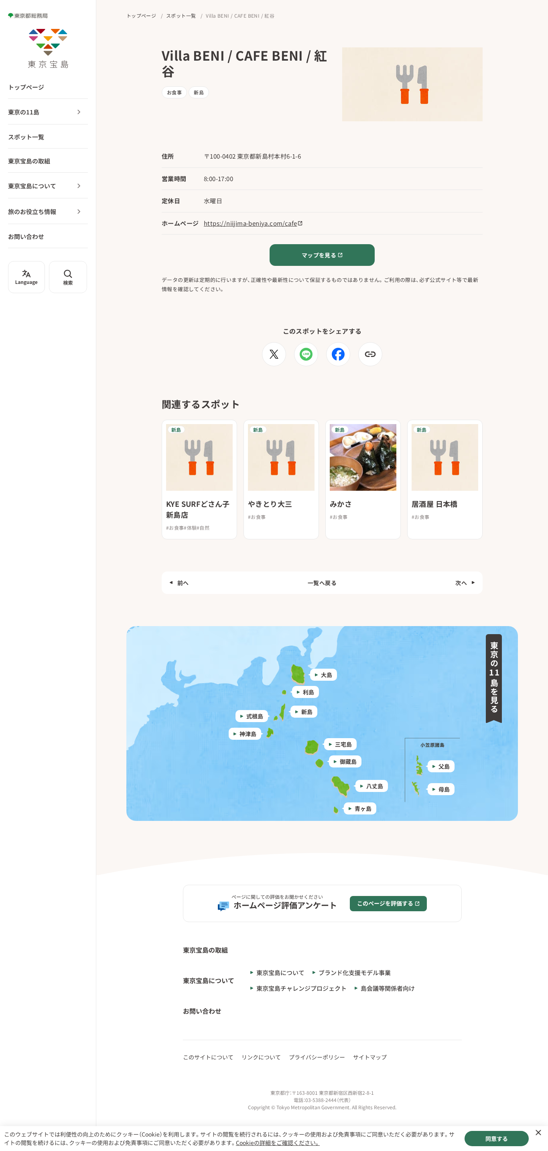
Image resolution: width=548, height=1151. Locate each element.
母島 (444, 789)
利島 (308, 692)
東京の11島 (23, 112)
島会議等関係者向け (388, 988)
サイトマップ (370, 1057)
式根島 (254, 716)
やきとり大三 (270, 503)
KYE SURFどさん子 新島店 (198, 509)
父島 (444, 766)
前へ (183, 583)
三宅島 (343, 744)
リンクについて (261, 1057)
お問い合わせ (26, 236)
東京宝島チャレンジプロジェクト (301, 988)
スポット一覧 (26, 137)
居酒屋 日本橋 (435, 503)
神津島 (247, 734)
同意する (496, 1139)
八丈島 (374, 786)
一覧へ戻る (322, 583)
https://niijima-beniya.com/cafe (250, 223)
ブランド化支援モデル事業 (355, 972)
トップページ (26, 87)
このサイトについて (208, 1057)
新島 (307, 712)
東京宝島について (32, 186)
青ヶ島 (363, 808)
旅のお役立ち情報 (32, 211)
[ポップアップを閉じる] (538, 1132)
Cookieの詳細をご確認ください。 (278, 1143)
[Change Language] (26, 277)
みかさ (341, 503)
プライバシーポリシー (317, 1057)
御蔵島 (348, 761)
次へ (461, 583)
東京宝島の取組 (29, 161)
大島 (326, 675)
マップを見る (319, 255)
